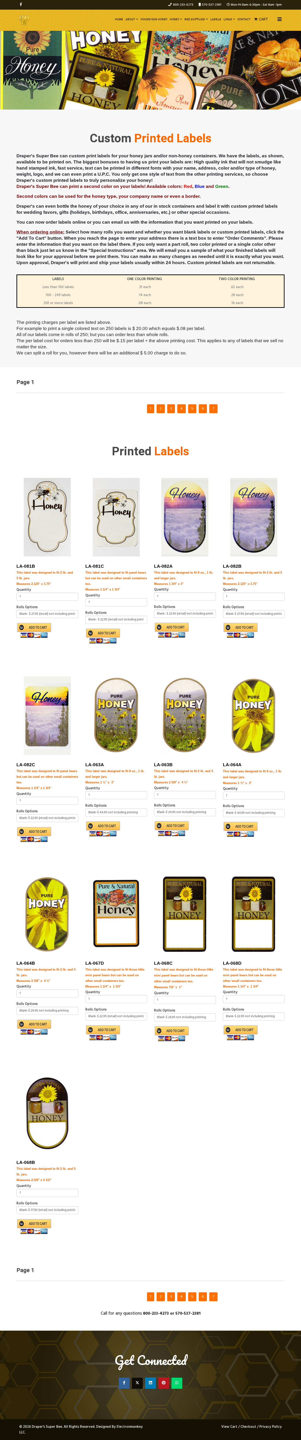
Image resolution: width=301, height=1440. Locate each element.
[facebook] (21, 5)
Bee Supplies (195, 19)
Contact (244, 19)
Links (228, 19)
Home (119, 19)
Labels (215, 19)
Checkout (248, 1427)
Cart (263, 19)
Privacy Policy (270, 1427)
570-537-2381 (211, 4)
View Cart (229, 1427)
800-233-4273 (183, 4)
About (130, 19)
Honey (174, 19)
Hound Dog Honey (154, 19)
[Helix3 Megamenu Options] (279, 20)
